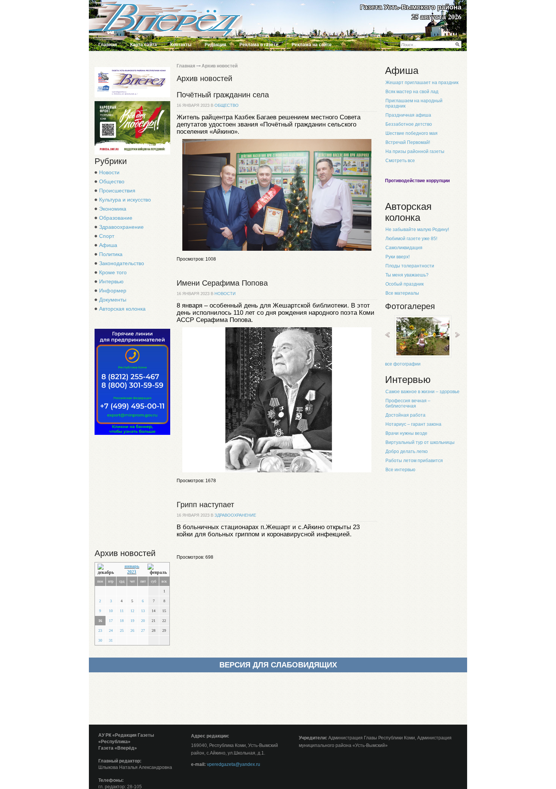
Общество (111, 181)
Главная (107, 44)
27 (143, 630)
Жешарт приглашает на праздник (421, 82)
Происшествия (117, 190)
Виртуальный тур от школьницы (420, 442)
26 (132, 630)
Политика (111, 254)
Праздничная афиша (408, 115)
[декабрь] (107, 569)
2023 (131, 572)
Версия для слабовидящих (278, 665)
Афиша (108, 245)
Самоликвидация (403, 247)
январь (131, 566)
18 (122, 621)
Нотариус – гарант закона (413, 424)
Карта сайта (143, 44)
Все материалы (402, 293)
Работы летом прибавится (414, 460)
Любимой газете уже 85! (411, 238)
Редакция (215, 44)
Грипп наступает (205, 504)
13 (143, 611)
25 (122, 630)
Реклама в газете (258, 44)
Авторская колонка (122, 309)
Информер (112, 290)
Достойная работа (405, 415)
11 (122, 611)
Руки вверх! (397, 256)
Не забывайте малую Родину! (417, 229)
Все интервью (400, 469)
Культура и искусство (125, 200)
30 (100, 640)
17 (111, 621)
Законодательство (121, 263)
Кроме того (113, 272)
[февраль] (157, 569)
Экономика (112, 209)
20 (143, 621)
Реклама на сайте (312, 44)
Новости (109, 172)
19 (132, 621)
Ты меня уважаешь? (407, 275)
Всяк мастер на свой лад (411, 91)
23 (100, 630)
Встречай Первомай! (407, 142)
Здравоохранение (121, 227)
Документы (112, 300)
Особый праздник (404, 284)
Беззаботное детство (408, 124)
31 (111, 640)
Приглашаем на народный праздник (414, 103)
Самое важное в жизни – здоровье (422, 391)
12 (132, 611)
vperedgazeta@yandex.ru (233, 764)
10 (111, 611)
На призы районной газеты (414, 151)
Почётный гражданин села (223, 95)
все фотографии (403, 364)
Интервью (111, 281)
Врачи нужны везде (406, 433)
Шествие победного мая (411, 133)
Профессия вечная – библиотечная (407, 403)
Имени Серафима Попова (222, 283)
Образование (115, 218)
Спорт (106, 236)
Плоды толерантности (409, 266)
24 (111, 630)
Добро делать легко (406, 451)
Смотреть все (400, 160)
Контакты (180, 44)
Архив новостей (220, 66)
